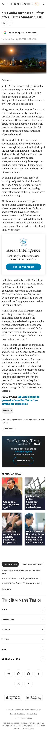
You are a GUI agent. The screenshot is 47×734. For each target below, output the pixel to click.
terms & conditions (17, 714)
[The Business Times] (21, 4)
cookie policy (32, 714)
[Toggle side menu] (3, 4)
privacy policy (35, 710)
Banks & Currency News (32, 564)
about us (10, 710)
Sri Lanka (7, 410)
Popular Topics (10, 564)
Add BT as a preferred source (21, 32)
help (27, 710)
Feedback (8, 428)
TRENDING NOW (11, 474)
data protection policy (23, 718)
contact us (19, 710)
